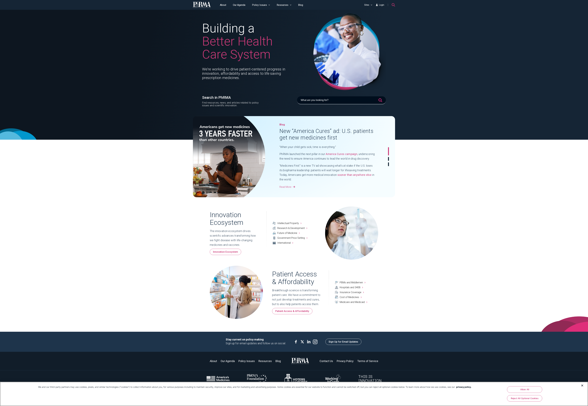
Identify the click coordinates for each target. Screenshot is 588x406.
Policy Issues (259, 5)
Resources (282, 5)
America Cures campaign (341, 154)
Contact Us (326, 361)
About (223, 5)
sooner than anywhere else (354, 174)
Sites (366, 5)
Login (381, 5)
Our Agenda (239, 5)
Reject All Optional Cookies (525, 398)
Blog (300, 5)
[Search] (393, 5)
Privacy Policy (345, 361)
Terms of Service (367, 361)
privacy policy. (463, 387)
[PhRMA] (202, 5)
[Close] (582, 385)
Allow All (524, 389)
